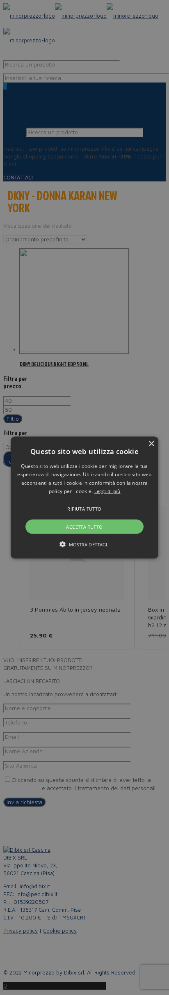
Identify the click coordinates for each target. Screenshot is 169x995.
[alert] (84, 497)
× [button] (151, 444)
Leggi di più (107, 491)
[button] (84, 498)
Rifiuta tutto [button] (84, 508)
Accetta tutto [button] (84, 526)
